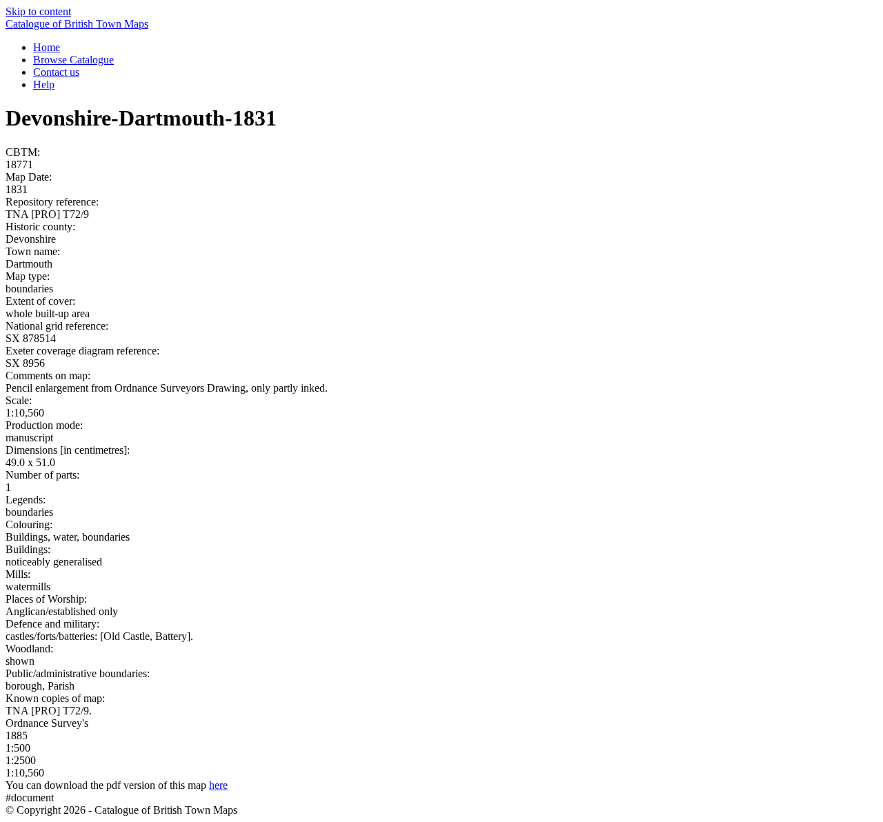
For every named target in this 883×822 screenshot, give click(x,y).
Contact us (56, 72)
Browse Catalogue (73, 60)
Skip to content (38, 11)
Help (43, 84)
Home (46, 47)
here (218, 785)
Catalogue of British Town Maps (77, 24)
